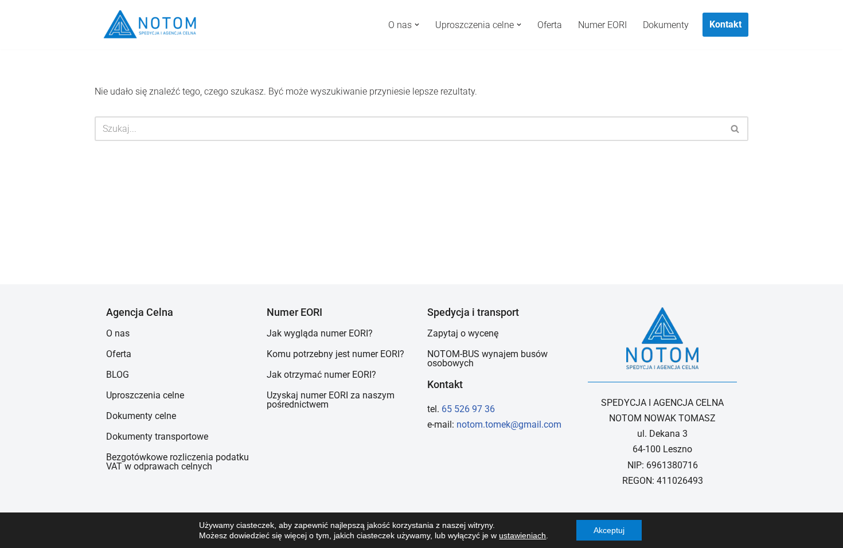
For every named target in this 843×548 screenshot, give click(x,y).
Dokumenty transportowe (157, 436)
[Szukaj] (735, 128)
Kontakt (725, 24)
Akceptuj (609, 530)
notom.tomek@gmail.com (508, 424)
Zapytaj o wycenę (462, 333)
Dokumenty (666, 24)
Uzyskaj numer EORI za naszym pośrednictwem (331, 400)
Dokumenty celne (141, 415)
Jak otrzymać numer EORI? (321, 374)
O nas (118, 333)
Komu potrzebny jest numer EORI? (335, 354)
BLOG (117, 374)
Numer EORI (602, 24)
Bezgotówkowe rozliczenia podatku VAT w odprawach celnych (177, 462)
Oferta (549, 24)
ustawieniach (522, 535)
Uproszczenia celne (145, 395)
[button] (417, 24)
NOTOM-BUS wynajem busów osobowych (487, 359)
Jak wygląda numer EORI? (320, 333)
